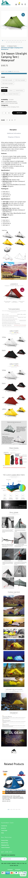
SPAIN (3, 94)
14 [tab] (23, 40)
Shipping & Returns (14, 137)
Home (3, 46)
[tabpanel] (14, 24)
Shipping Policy (5, 845)
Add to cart (19, 112)
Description (13, 130)
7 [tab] (12, 40)
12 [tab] (20, 40)
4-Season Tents (5, 107)
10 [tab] (17, 40)
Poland (4, 90)
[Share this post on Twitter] (9, 120)
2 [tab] (4, 40)
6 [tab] (10, 40)
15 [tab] (25, 40)
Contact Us (4, 825)
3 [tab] (11, 809)
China (10, 90)
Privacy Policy (4, 840)
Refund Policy (4, 842)
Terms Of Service (5, 847)
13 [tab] (22, 40)
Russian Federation (13, 94)
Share (3, 120)
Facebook (10, 869)
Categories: (4, 105)
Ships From (4, 87)
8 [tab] (19, 809)
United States (19, 90)
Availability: (4, 99)
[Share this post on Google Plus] (12, 120)
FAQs (2, 833)
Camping (12, 107)
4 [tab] (7, 40)
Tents (17, 107)
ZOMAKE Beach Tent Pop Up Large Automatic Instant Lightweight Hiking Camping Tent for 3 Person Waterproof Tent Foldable (13, 797)
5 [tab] (14, 809)
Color (3, 77)
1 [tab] (2, 40)
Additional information (14, 133)
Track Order (4, 830)
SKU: (2, 101)
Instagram (17, 869)
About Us (3, 828)
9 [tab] (15, 40)
